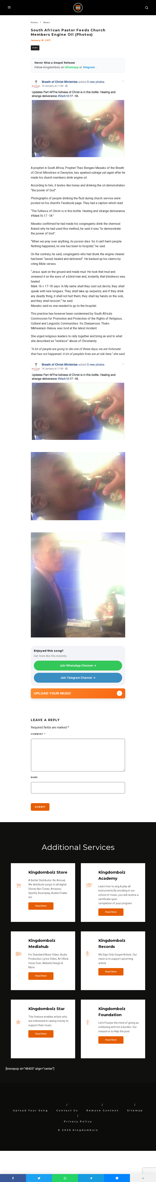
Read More (41, 906)
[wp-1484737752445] (78, 442)
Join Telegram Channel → (78, 677)
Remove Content (102, 1110)
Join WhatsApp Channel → (78, 665)
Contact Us (67, 1110)
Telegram (89, 67)
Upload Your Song (30, 1110)
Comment (38, 734)
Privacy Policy (78, 1121)
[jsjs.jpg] (78, 523)
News (35, 48)
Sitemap (135, 1110)
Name (34, 777)
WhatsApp (72, 67)
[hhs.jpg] (78, 640)
